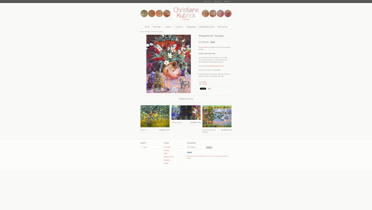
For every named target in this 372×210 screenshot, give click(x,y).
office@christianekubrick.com (215, 66)
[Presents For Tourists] (168, 92)
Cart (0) (218, 1)
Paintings (157, 27)
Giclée (168, 27)
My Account (207, 1)
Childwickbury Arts (206, 27)
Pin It (209, 89)
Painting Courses (169, 157)
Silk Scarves (222, 27)
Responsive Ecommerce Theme (195, 156)
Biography (191, 27)
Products (147, 31)
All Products (167, 147)
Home (147, 27)
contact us (206, 47)
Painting (204, 84)
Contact (166, 163)
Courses (179, 27)
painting (204, 82)
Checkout (227, 1)
